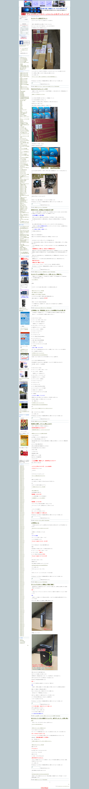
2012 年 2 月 (22, 593)
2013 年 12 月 (22, 568)
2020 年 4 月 (22, 482)
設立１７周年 (22, 244)
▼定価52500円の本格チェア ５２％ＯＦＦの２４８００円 (41, 429)
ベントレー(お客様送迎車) (24, 164)
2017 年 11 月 (22, 513)
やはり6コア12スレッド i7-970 (39, 89)
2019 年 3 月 (22, 496)
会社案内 (21, 64)
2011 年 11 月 (22, 597)
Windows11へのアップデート (24, 234)
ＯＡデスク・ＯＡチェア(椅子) (39, 520)
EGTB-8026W (22, 94)
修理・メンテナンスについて (24, 183)
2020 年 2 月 (22, 484)
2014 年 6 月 (22, 561)
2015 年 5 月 (22, 548)
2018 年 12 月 (22, 499)
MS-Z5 (21, 106)
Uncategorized (22, 114)
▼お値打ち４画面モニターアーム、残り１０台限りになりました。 (42, 741)
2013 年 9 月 (22, 571)
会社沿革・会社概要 (23, 180)
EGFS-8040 (22, 93)
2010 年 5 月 (22, 618)
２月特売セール (35, 523)
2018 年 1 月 (22, 511)
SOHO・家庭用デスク (23, 113)
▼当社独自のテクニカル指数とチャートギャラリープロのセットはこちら (24, 351)
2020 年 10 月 (22, 478)
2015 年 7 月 (22, 546)
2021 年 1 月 (22, 477)
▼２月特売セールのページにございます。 (38, 402)
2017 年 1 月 (22, 525)
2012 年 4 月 (22, 591)
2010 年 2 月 (22, 621)
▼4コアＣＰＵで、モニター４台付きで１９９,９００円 (40, 528)
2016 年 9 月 (22, 529)
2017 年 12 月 (22, 512)
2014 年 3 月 (22, 564)
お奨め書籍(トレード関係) (24, 123)
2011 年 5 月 (22, 604)
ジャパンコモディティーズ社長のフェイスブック (24, 50)
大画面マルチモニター (23, 197)
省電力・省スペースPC (23, 206)
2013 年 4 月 (22, 577)
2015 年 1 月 (22, 553)
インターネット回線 (43, 715)
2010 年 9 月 (22, 613)
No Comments (57, 86)
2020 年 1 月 (22, 485)
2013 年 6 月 (22, 575)
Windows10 (22, 121)
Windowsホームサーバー (24, 122)
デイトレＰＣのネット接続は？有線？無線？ (42, 584)
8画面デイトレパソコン (23, 86)
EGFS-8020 (22, 92)
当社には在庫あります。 (35, 490)
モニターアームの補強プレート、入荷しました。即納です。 (46, 274)
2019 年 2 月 (22, 497)
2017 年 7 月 (22, 518)
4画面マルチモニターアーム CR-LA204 (38, 744)
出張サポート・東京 (23, 190)
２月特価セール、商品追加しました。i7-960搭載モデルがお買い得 (48, 310)
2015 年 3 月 (22, 550)
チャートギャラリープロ (24, 139)
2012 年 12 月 (22, 582)
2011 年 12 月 (22, 596)
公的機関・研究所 (22, 184)
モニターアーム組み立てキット (39, 18)
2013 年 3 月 (22, 578)
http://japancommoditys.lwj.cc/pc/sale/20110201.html (40, 404)
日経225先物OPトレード (24, 199)
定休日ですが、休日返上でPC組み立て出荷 (42, 209)
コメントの (22, 641)
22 (22, 30)
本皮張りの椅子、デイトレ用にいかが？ (41, 423)
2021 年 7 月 (22, 471)
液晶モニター (22, 203)
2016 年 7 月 (22, 532)
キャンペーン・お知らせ (24, 129)
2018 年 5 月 (22, 506)
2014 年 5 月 (22, 562)
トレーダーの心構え (23, 159)
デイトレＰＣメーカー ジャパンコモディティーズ (24, 45)
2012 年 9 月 (22, 585)
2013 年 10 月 (22, 570)
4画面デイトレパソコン (38, 271)
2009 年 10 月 (22, 626)
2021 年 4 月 (22, 475)
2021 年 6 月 (22, 472)
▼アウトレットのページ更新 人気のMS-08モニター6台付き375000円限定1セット (44, 76)
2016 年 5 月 (22, 534)
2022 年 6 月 (22, 465)
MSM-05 (21, 108)
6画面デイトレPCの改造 (23, 82)
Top (27, 645)
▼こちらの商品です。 (35, 279)
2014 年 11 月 (22, 555)
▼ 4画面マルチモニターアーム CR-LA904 (38, 486)
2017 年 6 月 (22, 519)
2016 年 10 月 (22, 528)
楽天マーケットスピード (24, 202)
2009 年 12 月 (22, 624)
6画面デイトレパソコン (38, 86)
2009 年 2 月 (22, 634)
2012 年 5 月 (22, 590)
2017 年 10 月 (22, 514)
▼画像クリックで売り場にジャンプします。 (38, 94)
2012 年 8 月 (22, 586)
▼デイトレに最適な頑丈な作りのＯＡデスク (38, 475)
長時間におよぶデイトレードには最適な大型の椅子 (39, 433)
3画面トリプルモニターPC (24, 75)
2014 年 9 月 (22, 557)
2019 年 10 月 (22, 489)
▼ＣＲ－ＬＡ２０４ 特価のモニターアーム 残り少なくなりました (42, 408)
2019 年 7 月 (22, 492)
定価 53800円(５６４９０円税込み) (37, 292)
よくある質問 (37, 715)
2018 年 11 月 (22, 500)
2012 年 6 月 (22, 589)
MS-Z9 (21, 107)
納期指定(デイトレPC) (23, 209)
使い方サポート (22, 182)
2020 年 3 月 (22, 483)
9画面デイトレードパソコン (24, 87)
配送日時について (22, 69)
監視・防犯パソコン (23, 205)
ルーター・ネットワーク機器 (50, 715)
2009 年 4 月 (22, 633)
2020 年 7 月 (22, 479)
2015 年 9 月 (22, 543)
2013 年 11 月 (22, 569)
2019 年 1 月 (22, 498)
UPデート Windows (23, 115)
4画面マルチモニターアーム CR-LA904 (38, 290)
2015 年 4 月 (22, 549)
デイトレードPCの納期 (23, 148)
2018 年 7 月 (22, 504)
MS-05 (21, 102)
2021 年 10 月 (22, 469)
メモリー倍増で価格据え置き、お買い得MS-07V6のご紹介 (24, 253)
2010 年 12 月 (22, 610)
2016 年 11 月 (22, 527)
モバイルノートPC (23, 173)
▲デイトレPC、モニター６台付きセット (24, 379)
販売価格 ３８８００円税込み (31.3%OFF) (38, 294)
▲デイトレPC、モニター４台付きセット (24, 369)
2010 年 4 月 (22, 619)
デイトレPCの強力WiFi (23, 58)
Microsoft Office (22, 100)
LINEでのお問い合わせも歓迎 (24, 230)
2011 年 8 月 (22, 600)
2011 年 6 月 (22, 603)
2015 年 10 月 (22, 542)
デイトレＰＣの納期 (23, 61)
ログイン (21, 639)
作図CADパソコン (23, 181)
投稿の (22, 640)
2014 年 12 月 (22, 554)
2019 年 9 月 (22, 490)
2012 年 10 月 (22, 584)
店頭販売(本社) (22, 198)
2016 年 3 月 (22, 536)
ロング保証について (23, 175)
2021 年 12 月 (22, 468)
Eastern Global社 (22, 91)
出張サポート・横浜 (23, 191)
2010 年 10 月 (22, 612)
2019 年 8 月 (22, 491)
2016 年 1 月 (22, 539)
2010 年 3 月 (22, 620)
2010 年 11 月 (22, 611)
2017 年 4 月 (22, 521)
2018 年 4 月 (22, 507)
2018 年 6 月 (22, 505)
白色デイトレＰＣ (22, 204)
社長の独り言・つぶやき (46, 271)
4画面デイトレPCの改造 (23, 78)
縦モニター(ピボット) (23, 210)
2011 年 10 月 (22, 598)
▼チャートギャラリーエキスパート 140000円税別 (24, 329)
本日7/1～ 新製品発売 (24, 248)
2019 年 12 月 (22, 486)
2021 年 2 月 (22, 476)
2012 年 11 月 (22, 583)
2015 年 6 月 (22, 547)
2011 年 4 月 (22, 605)
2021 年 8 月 (22, 470)
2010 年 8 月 (22, 614)
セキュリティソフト (23, 138)
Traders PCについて (23, 57)
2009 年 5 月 (22, 632)
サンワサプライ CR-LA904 (24, 130)
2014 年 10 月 (22, 556)
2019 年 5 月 (22, 493)
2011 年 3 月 (22, 606)
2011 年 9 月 (22, 599)
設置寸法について (22, 211)
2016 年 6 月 (22, 533)
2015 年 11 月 (22, 541)
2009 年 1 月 (22, 635)
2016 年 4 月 (22, 535)
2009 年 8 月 (22, 628)
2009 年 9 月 (22, 627)
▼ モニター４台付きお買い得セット (37, 724)
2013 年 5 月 (22, 576)
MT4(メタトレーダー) (23, 109)
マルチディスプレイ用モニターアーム (48, 86)
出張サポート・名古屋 (23, 187)
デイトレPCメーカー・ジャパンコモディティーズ (48, 14)
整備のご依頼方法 (22, 247)
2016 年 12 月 (22, 526)
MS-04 (21, 101)
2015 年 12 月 (22, 540)
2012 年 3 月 (22, 592)
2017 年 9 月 (22, 515)
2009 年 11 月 (22, 625)
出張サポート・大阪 (23, 189)
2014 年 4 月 (22, 563)
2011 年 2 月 (22, 607)
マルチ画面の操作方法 (23, 169)
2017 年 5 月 (22, 520)
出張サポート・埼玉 (23, 188)
